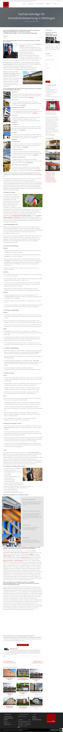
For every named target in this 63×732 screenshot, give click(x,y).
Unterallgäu (10, 217)
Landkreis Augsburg (7, 555)
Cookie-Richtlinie (20, 730)
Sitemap (34, 716)
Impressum (34, 718)
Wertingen (23, 557)
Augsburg (32, 547)
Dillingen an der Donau (8, 560)
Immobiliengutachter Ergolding (9, 694)
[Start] (24, 21)
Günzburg (20, 215)
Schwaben (31, 554)
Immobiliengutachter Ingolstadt (50, 172)
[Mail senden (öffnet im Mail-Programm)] (59, 0)
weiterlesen (31, 97)
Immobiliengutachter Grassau (36, 692)
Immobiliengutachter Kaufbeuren (50, 179)
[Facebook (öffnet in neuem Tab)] (58, 0)
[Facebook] (4, 656)
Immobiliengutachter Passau (49, 176)
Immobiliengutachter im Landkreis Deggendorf (22, 707)
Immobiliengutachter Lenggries (23, 693)
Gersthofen (21, 45)
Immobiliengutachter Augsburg (50, 178)
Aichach (27, 557)
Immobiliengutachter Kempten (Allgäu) (51, 180)
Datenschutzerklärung (36, 719)
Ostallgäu (24, 215)
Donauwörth (37, 44)
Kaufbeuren (39, 215)
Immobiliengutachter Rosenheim (50, 173)
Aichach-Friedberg (18, 560)
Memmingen (15, 215)
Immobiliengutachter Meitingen (34, 21)
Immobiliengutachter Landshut (36, 680)
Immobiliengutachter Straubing (50, 177)
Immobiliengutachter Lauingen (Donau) (9, 707)
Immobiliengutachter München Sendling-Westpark (22, 679)
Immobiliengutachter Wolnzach (9, 679)
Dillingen (29, 215)
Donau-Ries (16, 217)
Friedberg (5, 217)
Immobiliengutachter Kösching (36, 706)
